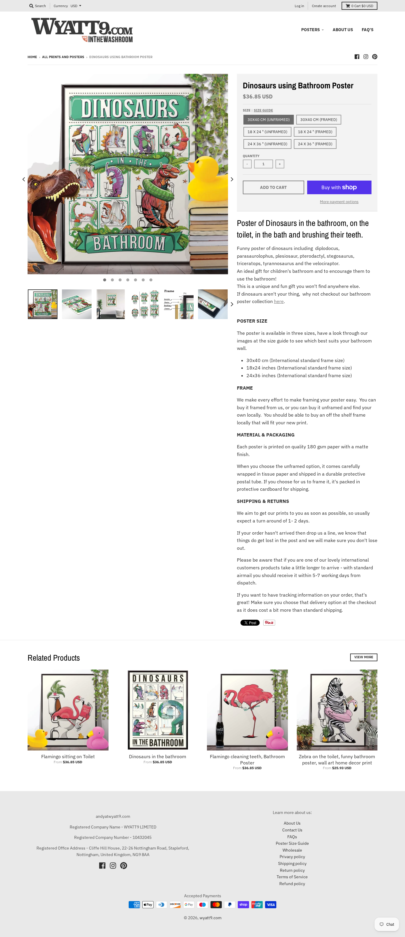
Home (32, 57)
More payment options (339, 201)
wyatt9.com (210, 917)
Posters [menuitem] (310, 29)
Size (258, 110)
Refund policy (292, 883)
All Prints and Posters (63, 57)
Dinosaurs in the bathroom (157, 756)
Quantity (251, 156)
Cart (362, 6)
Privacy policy (292, 856)
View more (363, 657)
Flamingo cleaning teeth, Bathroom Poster (247, 759)
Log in (299, 6)
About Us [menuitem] (343, 29)
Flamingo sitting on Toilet (68, 756)
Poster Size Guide (292, 843)
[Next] (231, 179)
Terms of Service (292, 876)
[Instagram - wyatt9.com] (366, 56)
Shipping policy (292, 863)
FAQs (292, 836)
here (279, 301)
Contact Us (292, 830)
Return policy (292, 870)
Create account (324, 6)
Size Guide (263, 110)
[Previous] (24, 179)
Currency (61, 6)
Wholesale (292, 850)
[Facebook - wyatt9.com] (357, 56)
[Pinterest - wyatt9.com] (374, 56)
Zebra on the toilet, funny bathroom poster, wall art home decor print (337, 759)
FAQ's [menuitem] (368, 29)
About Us (292, 823)
